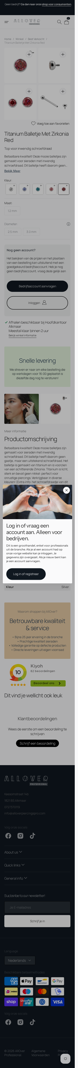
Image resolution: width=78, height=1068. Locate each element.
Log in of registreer (26, 574)
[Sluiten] (66, 490)
